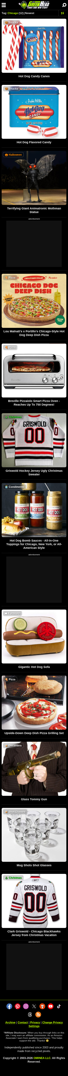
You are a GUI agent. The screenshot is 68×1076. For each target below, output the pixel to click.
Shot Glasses (15, 811)
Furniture (12, 613)
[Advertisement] (34, 244)
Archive (10, 1022)
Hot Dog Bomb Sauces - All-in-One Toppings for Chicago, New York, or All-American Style (34, 544)
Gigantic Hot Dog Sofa (34, 667)
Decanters (13, 745)
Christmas (13, 417)
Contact (23, 1022)
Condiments (14, 486)
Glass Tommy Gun (34, 799)
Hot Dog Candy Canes (34, 76)
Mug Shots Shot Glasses (34, 865)
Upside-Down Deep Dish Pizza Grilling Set (34, 733)
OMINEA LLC (42, 1058)
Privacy (35, 1022)
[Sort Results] (62, 13)
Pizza (10, 277)
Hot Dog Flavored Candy (34, 142)
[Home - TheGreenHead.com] (34, 5)
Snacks (11, 22)
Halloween (13, 154)
